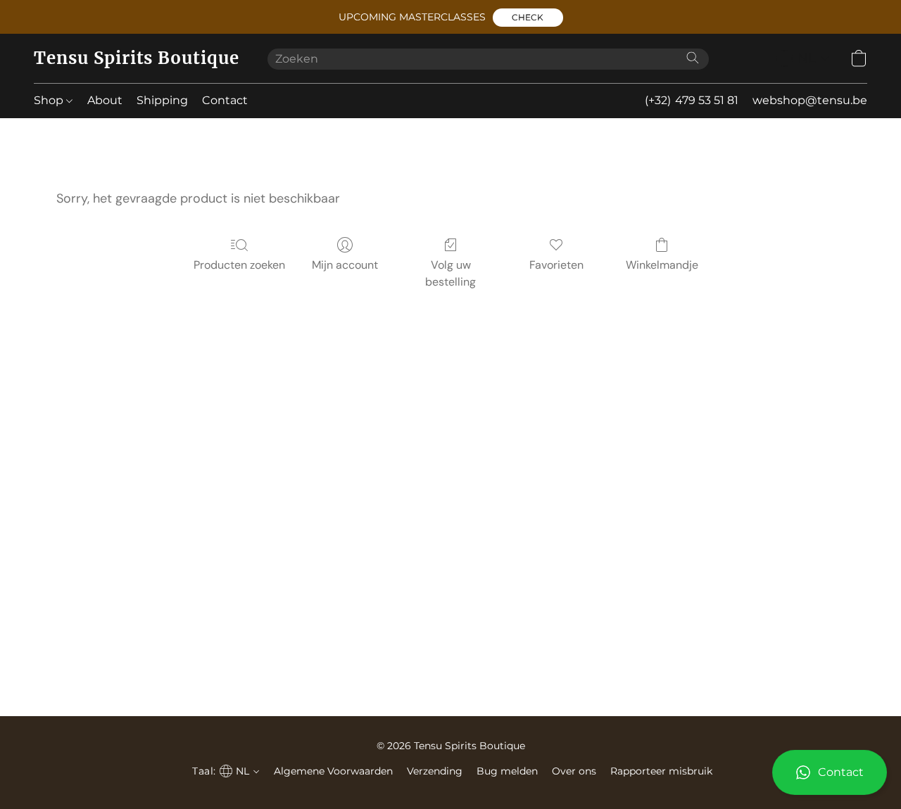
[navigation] (802, 58)
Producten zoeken (239, 264)
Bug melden (507, 771)
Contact (225, 100)
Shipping (162, 100)
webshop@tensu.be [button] (809, 100)
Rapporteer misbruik (661, 771)
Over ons (574, 771)
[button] (528, 17)
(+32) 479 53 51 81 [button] (691, 100)
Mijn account (345, 264)
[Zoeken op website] (692, 58)
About (104, 100)
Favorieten (556, 264)
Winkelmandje (662, 264)
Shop (50, 100)
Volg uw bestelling (450, 273)
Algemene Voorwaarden (333, 771)
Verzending (434, 771)
